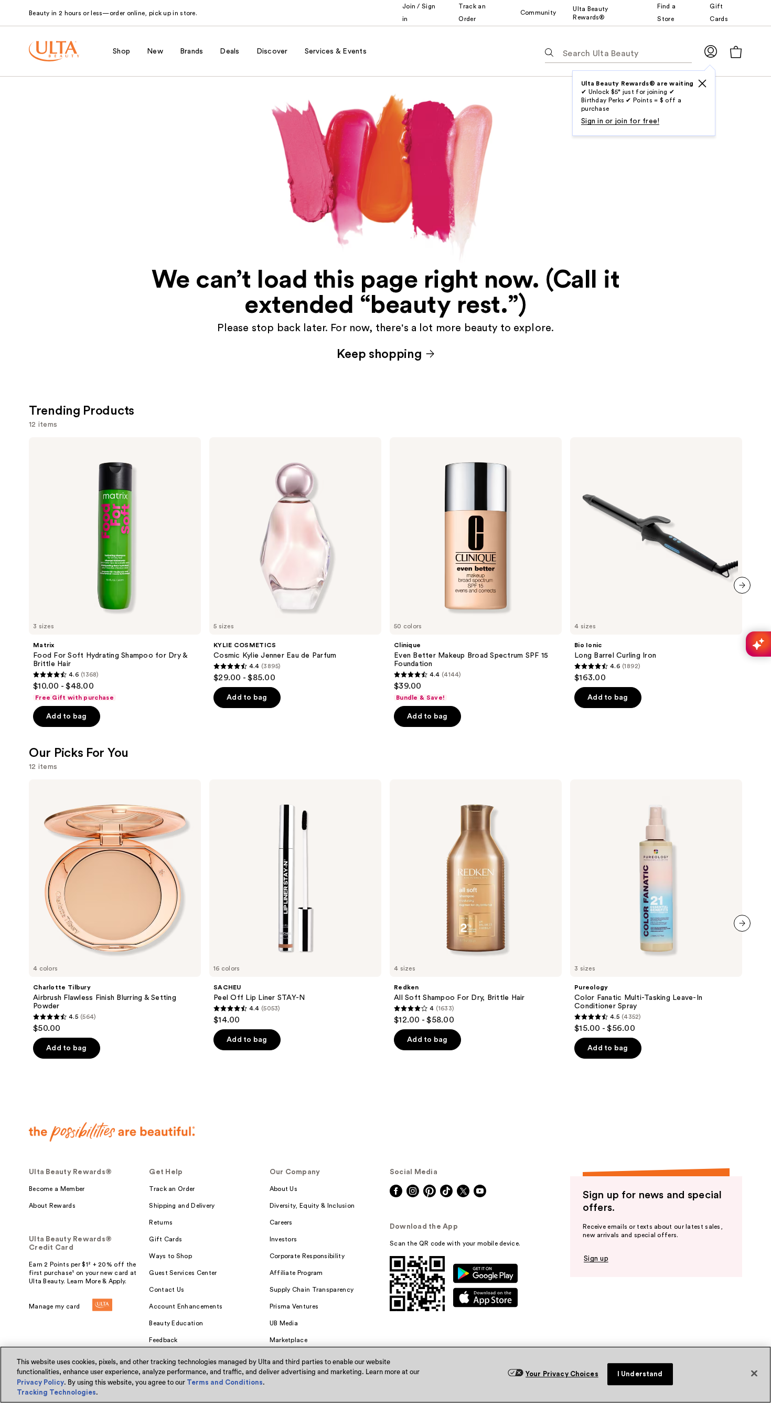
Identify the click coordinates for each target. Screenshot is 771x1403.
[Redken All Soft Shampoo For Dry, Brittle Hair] (476, 902)
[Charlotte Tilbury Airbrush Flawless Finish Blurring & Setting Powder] (115, 906)
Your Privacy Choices (562, 1373)
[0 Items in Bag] (736, 51)
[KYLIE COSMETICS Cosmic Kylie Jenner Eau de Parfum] (295, 560)
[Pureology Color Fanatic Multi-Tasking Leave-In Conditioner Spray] (656, 906)
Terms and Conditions (225, 1382)
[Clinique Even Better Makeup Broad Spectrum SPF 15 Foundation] (476, 569)
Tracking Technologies (56, 1392)
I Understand (640, 1373)
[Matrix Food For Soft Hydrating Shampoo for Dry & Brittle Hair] (115, 569)
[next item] (742, 585)
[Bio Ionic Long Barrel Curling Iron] (656, 560)
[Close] (754, 1373)
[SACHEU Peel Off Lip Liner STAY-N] (295, 902)
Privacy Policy (40, 1382)
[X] (702, 83)
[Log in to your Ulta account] (710, 51)
